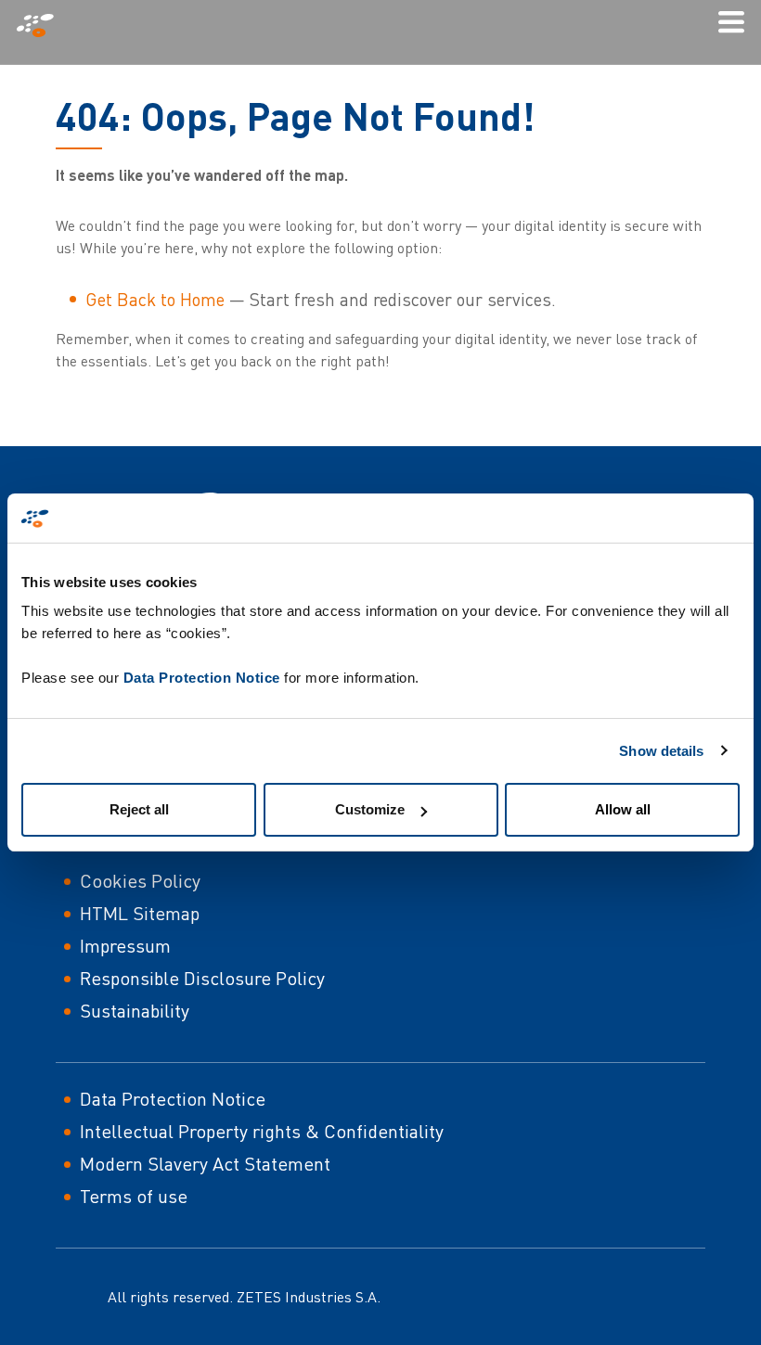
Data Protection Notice (201, 677)
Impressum (125, 945)
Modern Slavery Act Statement (205, 1163)
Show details (661, 751)
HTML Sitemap (140, 913)
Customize (370, 809)
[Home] (43, 25)
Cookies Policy (140, 880)
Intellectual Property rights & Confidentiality (262, 1131)
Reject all (139, 809)
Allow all (623, 809)
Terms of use (133, 1196)
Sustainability (134, 1010)
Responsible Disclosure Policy (202, 978)
